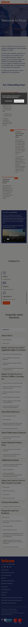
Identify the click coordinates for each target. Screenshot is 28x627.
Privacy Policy (8, 97)
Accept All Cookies (19, 101)
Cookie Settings (8, 100)
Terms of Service (15, 97)
